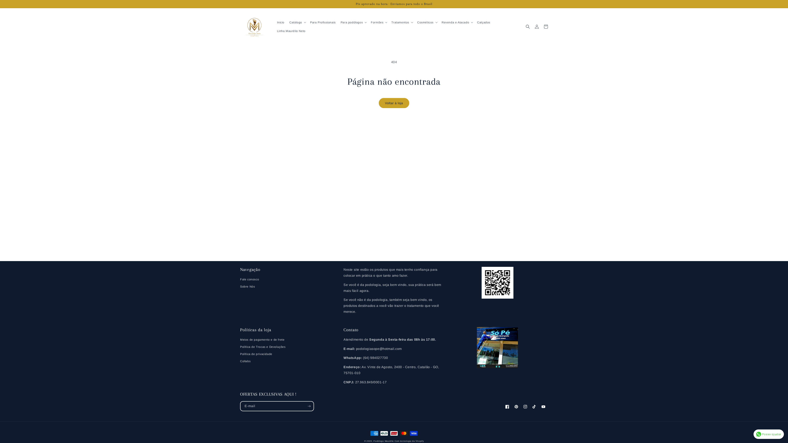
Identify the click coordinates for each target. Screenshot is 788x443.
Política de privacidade (256, 354)
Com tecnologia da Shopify (409, 441)
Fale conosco (249, 279)
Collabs (245, 361)
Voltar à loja (394, 103)
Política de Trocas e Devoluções (263, 346)
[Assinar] (309, 406)
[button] (297, 22)
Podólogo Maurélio (383, 441)
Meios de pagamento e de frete (262, 339)
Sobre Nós (247, 286)
